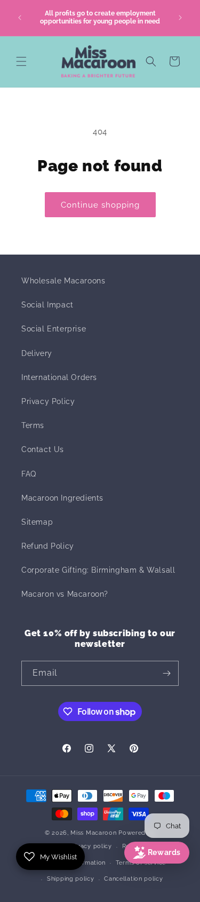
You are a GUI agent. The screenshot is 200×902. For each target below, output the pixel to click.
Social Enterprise (53, 329)
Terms (32, 425)
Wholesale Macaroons (63, 280)
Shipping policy (70, 878)
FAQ (28, 474)
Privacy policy (90, 846)
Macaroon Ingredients (62, 498)
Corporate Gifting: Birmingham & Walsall (98, 570)
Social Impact (47, 304)
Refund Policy (47, 546)
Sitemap (37, 522)
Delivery (36, 353)
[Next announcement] (180, 17)
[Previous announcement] (19, 17)
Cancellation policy (133, 878)
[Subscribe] (166, 673)
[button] (21, 61)
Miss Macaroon (93, 832)
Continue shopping (100, 205)
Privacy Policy (48, 401)
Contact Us (42, 449)
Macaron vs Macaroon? (64, 594)
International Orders (59, 377)
